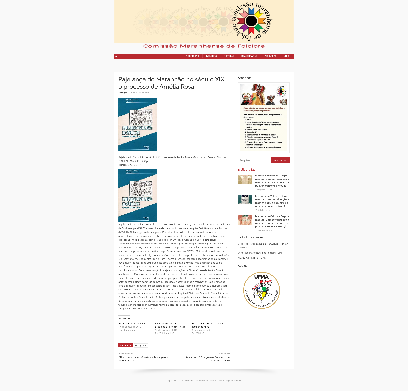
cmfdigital (123, 92)
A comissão (192, 56)
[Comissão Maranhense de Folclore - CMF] (204, 23)
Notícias (229, 56)
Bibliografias (249, 56)
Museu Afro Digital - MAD (252, 257)
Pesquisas (271, 56)
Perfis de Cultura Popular (131, 323)
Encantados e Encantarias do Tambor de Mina (207, 325)
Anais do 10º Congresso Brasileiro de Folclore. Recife (170, 325)
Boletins (211, 56)
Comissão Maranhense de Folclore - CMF (260, 252)
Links (286, 56)
